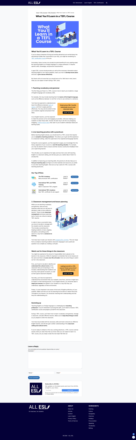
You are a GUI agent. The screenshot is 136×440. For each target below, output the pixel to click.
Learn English (88, 2)
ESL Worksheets (77, 2)
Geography (92, 413)
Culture (91, 411)
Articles (70, 411)
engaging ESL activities (62, 240)
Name (31, 373)
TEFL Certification (99, 2)
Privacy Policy (72, 418)
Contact (70, 413)
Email (59, 373)
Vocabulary (92, 425)
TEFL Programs (52, 12)
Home (37, 12)
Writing (91, 428)
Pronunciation (92, 421)
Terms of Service (73, 421)
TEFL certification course (38, 58)
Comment (31, 351)
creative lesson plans (43, 122)
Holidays (91, 418)
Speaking (91, 423)
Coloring (91, 409)
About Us (70, 409)
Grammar (91, 416)
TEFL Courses (43, 12)
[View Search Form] (106, 3)
